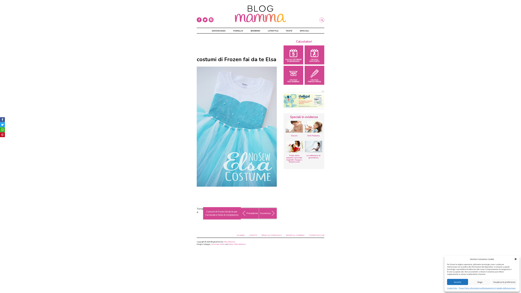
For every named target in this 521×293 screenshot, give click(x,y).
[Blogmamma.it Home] (260, 13)
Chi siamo (241, 235)
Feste (289, 31)
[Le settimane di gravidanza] (313, 146)
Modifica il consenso (295, 235)
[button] (515, 259)
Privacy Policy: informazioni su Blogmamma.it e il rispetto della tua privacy (487, 288)
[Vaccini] (294, 127)
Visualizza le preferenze (504, 282)
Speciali (304, 31)
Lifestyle (273, 31)
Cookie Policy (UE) (316, 235)
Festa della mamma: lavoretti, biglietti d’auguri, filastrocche (294, 158)
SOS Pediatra (313, 135)
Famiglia (238, 31)
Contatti (253, 235)
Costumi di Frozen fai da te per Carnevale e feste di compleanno (222, 213)
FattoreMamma (229, 242)
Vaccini (294, 135)
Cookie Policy (452, 288)
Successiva (265, 213)
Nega (479, 282)
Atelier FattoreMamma (237, 244)
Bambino (255, 31)
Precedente (252, 213)
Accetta (457, 282)
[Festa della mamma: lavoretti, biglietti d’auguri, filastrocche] (294, 146)
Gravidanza (219, 31)
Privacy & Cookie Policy (271, 235)
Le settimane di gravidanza (313, 156)
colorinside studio (218, 244)
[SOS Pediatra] (313, 127)
